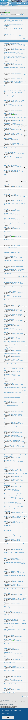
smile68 (13, 680)
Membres (10, 4)
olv (12, 490)
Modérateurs (7, 12)
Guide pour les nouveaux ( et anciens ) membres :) (13, 29)
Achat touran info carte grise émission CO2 (14, 543)
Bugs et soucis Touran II (10, 123)
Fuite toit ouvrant (8, 300)
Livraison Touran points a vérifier (12, 521)
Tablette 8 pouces (8, 607)
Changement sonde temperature (12, 397)
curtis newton (14, 68)
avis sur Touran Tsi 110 (10, 209)
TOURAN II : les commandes (11, 273)
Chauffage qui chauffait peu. (11, 558)
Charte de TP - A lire (9, 34)
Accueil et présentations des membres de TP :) (16, 32)
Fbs (12, 676)
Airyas (13, 224)
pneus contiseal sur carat (10, 247)
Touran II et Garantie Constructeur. (12, 539)
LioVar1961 (14, 572)
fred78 (13, 310)
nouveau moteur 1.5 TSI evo (11, 548)
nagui (13, 503)
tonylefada (14, 667)
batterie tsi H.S (7, 128)
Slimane (13, 210)
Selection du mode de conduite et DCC (13, 507)
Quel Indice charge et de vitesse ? (12, 170)
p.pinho (13, 659)
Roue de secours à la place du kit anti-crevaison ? (13, 484)
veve (13, 129)
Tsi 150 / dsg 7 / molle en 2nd (11, 445)
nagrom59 (13, 512)
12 (26, 306)
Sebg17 (13, 166)
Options (6, 304)
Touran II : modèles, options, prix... (11, 11)
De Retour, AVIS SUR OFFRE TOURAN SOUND (15, 516)
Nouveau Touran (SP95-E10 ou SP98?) (13, 479)
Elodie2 (13, 60)
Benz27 (13, 101)
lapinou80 (13, 124)
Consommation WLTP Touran (11, 244)
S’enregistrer (15, 5)
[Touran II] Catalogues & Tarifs (11, 43)
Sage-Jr (13, 78)
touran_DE (14, 144)
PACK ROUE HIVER (8, 675)
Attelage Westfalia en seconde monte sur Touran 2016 (14, 348)
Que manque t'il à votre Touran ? (12, 440)
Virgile (13, 649)
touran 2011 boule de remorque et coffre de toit (15, 624)
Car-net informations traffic (11, 449)
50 (26, 276)
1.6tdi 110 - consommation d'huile (12, 615)
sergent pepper (14, 563)
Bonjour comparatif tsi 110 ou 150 (12, 571)
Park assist (7, 644)
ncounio (13, 301)
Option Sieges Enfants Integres (11, 502)
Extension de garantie (9, 639)
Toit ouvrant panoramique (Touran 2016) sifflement (14, 657)
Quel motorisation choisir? (10, 147)
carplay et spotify (8, 383)
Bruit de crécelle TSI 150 (10, 213)
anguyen (13, 402)
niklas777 (13, 536)
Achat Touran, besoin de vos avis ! (12, 363)
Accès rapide (1, 4)
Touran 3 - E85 (7, 156)
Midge (13, 214)
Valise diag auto (8, 104)
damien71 (13, 689)
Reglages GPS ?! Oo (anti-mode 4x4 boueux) (15, 598)
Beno (13, 257)
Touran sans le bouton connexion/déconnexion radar (11, 142)
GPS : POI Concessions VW (10, 337)
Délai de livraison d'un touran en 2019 (13, 265)
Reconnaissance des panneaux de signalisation (15, 379)
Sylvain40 (13, 333)
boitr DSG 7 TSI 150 (9, 227)
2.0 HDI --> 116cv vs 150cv (11, 48)
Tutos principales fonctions (11, 405)
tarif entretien (7, 231)
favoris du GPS (8, 530)
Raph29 (13, 375)
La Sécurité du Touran (9, 662)
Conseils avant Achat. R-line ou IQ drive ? (14, 161)
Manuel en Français (9, 580)
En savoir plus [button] (6, 713)
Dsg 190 (6, 332)
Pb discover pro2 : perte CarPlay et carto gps (15, 223)
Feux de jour (7, 525)
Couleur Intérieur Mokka (10, 666)
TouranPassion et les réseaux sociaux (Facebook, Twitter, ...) (13, 21)
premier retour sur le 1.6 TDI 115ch (13, 469)
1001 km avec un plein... (10, 291)
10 (23, 306)
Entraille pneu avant (9, 278)
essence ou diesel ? (9, 235)
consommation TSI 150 (10, 194)
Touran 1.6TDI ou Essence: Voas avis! (13, 314)
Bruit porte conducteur (10, 374)
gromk (13, 175)
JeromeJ (13, 139)
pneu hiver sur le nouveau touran (12, 392)
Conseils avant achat (9, 109)
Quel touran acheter (9, 239)
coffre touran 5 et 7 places (10, 497)
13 (26, 126)
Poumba (13, 245)
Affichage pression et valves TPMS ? (13, 309)
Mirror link (7, 593)
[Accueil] (14, 1)
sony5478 (13, 360)
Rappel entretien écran (9, 460)
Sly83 (13, 105)
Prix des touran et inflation (10, 77)
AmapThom (14, 423)
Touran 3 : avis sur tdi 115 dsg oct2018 (13, 260)
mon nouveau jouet (9, 648)
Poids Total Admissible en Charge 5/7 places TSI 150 (15, 630)
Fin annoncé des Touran (10, 85)
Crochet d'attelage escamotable (12, 165)
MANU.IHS (14, 240)
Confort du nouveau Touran (11, 489)
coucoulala (14, 671)
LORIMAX (13, 266)
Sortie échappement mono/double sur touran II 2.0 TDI (15, 474)
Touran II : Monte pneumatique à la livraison (15, 387)
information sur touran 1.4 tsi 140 (12, 252)
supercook (14, 35)
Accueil (4, 3)
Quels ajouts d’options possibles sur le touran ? (15, 204)
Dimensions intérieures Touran (11, 199)
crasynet (13, 53)
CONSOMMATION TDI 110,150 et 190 (13, 465)
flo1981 (13, 495)
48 (23, 276)
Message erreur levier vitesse (11, 52)
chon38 (13, 419)
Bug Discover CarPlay (9, 535)
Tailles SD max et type (9, 679)
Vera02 (13, 544)
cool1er (13, 64)
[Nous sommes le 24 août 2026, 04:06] (24, 8)
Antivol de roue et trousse (10, 152)
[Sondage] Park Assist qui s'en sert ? (13, 286)
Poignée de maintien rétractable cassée (14, 269)
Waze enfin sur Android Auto (11, 426)
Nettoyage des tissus (9, 328)
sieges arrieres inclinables (10, 431)
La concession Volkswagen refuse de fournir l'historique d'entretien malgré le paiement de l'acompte (15, 57)
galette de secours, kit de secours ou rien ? (14, 562)
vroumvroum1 (14, 44)
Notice (5, 174)
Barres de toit (7, 688)
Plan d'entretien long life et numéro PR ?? (14, 588)
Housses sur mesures (9, 410)
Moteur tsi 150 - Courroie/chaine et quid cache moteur (14, 553)
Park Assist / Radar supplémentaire (13, 414)
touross (13, 253)
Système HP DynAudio (9, 635)
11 (23, 126)
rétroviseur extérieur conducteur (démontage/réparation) (12, 354)
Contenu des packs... (9, 113)
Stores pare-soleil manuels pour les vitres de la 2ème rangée (15, 455)
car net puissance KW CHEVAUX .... (12, 619)
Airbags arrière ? (8, 138)
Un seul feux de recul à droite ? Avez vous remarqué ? (14, 342)
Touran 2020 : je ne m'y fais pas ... (12, 189)
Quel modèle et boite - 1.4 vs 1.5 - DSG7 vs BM (15, 118)
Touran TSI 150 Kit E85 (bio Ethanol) (13, 72)
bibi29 (13, 134)
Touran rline (7, 511)
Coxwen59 (14, 261)
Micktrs (13, 92)
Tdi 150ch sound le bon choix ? (11, 359)
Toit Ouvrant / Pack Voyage (11, 435)
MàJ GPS (6, 179)
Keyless (6, 567)
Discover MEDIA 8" (9, 652)
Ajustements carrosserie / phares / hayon (14, 575)
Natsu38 (13, 612)
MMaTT (13, 200)
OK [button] (8, 717)
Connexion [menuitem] (25, 4)
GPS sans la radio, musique (11, 584)
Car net (6, 602)
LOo (12, 82)
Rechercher (3, 5)
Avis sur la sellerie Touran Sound (12, 422)
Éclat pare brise (8, 401)
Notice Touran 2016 (9, 670)
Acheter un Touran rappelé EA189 (12, 282)
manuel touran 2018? (9, 324)
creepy (13, 470)
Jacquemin (14, 292)
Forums (8, 4)
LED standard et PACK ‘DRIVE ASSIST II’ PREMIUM (13, 369)
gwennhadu (14, 393)
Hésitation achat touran (10, 63)
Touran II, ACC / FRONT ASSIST (11, 133)
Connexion (9, 5)
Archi (13, 350)
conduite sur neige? (9, 96)
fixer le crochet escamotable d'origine (13, 494)
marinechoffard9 (15, 49)
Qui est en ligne (4, 700)
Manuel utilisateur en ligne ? (11, 683)
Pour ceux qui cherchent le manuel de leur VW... (14, 90)
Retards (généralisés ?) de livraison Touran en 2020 (15, 184)
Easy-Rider (14, 461)
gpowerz (13, 157)
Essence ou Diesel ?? (9, 319)
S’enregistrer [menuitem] (27, 4)
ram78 (13, 162)
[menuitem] (20, 3)
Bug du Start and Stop (9, 218)
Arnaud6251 (14, 427)
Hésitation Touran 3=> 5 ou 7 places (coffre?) (15, 81)
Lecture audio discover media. (11, 418)
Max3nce (13, 120)
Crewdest (13, 371)
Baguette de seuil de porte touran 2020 (14, 100)
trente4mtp (14, 398)
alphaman (13, 626)
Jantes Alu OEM (8, 611)
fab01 (13, 114)
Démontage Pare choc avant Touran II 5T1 (14, 67)
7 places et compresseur (10, 256)
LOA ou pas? (7, 295)
